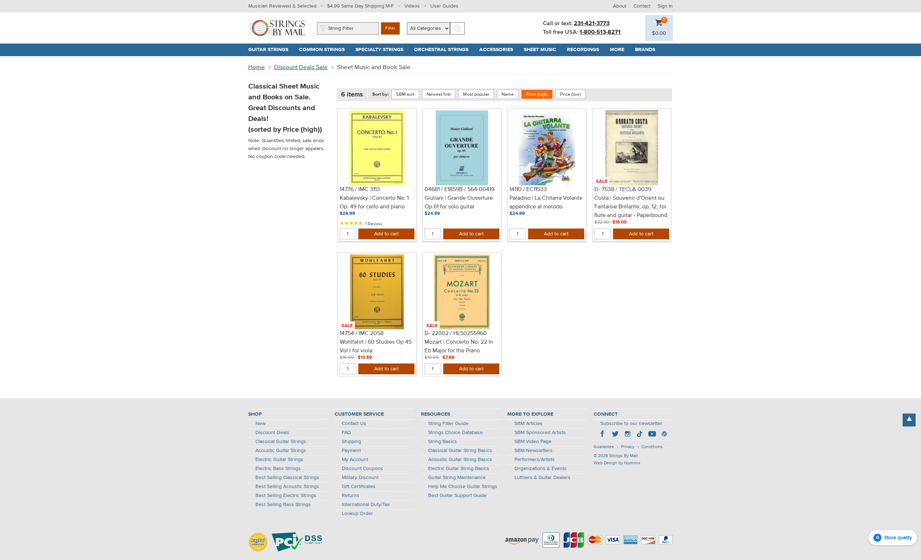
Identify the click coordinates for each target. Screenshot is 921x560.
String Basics (442, 441)
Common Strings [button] (324, 49)
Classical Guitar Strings (280, 441)
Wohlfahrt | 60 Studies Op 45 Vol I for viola (376, 346)
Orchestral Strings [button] (444, 49)
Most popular (476, 94)
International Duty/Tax (366, 504)
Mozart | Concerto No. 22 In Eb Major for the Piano (459, 346)
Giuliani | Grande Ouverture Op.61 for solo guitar (459, 202)
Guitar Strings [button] (271, 49)
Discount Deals (272, 432)
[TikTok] (639, 435)
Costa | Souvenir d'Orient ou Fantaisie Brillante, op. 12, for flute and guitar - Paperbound (630, 206)
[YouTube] (651, 435)
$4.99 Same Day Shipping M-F (360, 6)
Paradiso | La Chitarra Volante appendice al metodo (545, 202)
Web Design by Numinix (617, 463)
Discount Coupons (362, 468)
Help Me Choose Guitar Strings (462, 486)
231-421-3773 (591, 24)
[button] (659, 33)
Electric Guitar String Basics (458, 468)
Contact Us (354, 423)
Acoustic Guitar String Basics (460, 459)
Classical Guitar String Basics (460, 450)
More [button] (620, 49)
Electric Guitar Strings (279, 459)
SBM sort (405, 94)
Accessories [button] (498, 49)
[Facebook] (603, 435)
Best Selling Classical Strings (287, 477)
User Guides (444, 6)
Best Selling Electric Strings (285, 495)
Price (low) (570, 94)
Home (256, 67)
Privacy (628, 447)
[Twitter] (615, 435)
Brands (645, 49)
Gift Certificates (359, 486)
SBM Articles (528, 423)
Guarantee (604, 447)
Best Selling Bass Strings (283, 504)
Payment (351, 450)
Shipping (351, 441)
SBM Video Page (533, 441)
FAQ (346, 432)
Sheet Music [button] (543, 49)
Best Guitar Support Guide (457, 495)
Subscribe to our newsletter (631, 423)
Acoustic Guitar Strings (280, 450)
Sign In (665, 6)
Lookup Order (357, 513)
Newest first (439, 94)
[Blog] (664, 435)
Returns (350, 495)
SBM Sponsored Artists (540, 432)
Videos (412, 6)
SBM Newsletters (533, 450)
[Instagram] (627, 435)
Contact (642, 6)
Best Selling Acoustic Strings (287, 486)
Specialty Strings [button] (382, 49)
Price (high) (537, 94)
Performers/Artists (534, 459)
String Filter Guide (448, 423)
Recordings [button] (585, 49)
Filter (390, 28)
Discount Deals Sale (301, 67)
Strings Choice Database (455, 432)
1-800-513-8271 (600, 32)
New (260, 423)
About (619, 6)
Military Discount (360, 477)
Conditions (652, 447)
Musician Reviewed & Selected (282, 6)
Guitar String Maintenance (457, 477)
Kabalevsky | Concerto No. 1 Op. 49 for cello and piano (374, 202)
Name (508, 94)
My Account (355, 459)
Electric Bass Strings (278, 468)
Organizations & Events (540, 468)
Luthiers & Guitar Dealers (542, 477)
